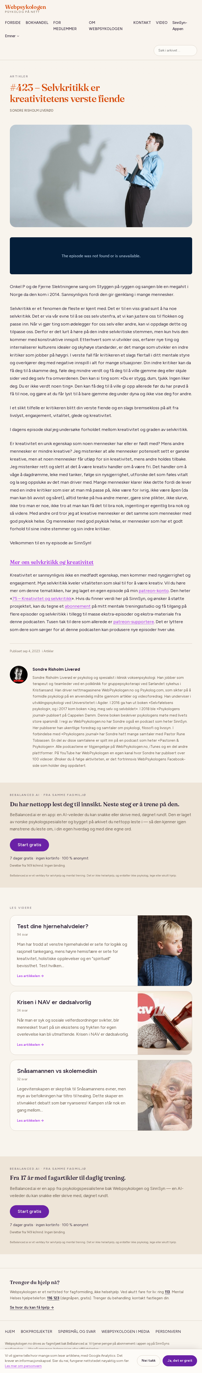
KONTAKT (142, 22)
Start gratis (29, 844)
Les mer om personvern (23, 1366)
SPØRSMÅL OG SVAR (77, 1331)
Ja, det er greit (180, 1360)
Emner (10, 36)
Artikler (19, 76)
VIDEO (162, 22)
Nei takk (148, 1360)
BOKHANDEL (37, 22)
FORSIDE (13, 22)
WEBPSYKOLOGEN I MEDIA (125, 1331)
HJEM (10, 1331)
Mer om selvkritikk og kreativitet (52, 562)
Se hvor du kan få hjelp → (32, 1307)
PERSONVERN (168, 1331)
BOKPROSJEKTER (36, 1331)
